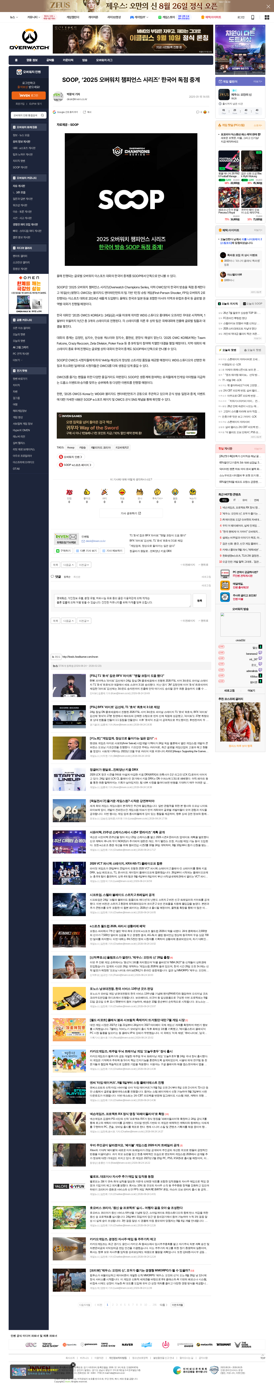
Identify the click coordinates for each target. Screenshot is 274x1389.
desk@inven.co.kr (77, 99)
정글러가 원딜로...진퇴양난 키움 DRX (151, 551)
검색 (42, 115)
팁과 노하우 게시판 (22, 154)
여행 (15, 404)
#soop (70, 447)
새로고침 (206, 576)
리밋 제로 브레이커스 (24, 449)
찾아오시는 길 (186, 1357)
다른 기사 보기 (88, 550)
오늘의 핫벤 (19, 334)
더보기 (251, 690)
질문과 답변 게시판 (22, 198)
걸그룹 (16, 398)
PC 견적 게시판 (21, 353)
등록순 (67, 576)
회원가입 (20, 103)
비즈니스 (84, 1357)
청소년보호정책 (140, 1357)
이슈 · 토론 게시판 (22, 211)
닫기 (73, 1364)
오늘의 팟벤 (19, 340)
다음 (162, 1304)
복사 (89, 112)
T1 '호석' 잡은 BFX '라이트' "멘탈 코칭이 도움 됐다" (158, 535)
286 (155, 1304)
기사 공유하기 (129, 513)
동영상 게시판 (20, 268)
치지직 (16, 385)
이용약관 (98, 1357)
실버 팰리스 (19, 443)
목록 (55, 564)
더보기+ (258, 81)
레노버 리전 (19, 436)
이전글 (83, 564)
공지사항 (203, 1357)
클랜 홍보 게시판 (21, 237)
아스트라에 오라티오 (23, 462)
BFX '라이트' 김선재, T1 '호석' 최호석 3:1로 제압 (156, 540)
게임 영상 (18, 417)
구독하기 (65, 550)
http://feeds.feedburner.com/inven (80, 656)
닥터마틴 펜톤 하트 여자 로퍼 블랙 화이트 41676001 (240, 468)
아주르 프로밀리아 (22, 455)
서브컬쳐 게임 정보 (22, 423)
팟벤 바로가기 (20, 378)
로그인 (240, 17)
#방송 (82, 447)
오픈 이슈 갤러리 (21, 328)
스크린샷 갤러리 (21, 262)
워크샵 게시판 (20, 205)
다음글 (67, 564)
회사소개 (70, 1357)
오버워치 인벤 (32, 72)
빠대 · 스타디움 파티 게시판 (27, 231)
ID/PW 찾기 (35, 103)
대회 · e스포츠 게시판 (24, 148)
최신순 (76, 576)
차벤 (15, 391)
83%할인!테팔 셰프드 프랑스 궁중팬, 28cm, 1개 (240, 481)
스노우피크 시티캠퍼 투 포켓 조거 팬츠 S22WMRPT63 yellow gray (240, 475)
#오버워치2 (122, 447)
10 (145, 1304)
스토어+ (258, 125)
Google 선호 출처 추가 (67, 112)
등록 (199, 600)
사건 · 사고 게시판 (22, 218)
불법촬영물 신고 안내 (163, 1357)
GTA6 (16, 468)
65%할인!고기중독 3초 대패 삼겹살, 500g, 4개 (240, 462)
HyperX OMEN (21, 430)
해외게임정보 (19, 411)
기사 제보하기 (114, 550)
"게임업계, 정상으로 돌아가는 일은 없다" (152, 546)
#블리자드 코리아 (101, 447)
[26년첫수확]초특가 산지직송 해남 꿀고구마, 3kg (240, 456)
